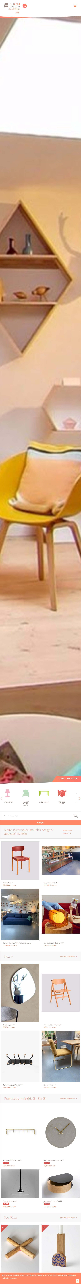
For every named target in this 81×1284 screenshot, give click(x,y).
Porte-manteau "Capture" (12, 1085)
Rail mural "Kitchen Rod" (12, 1160)
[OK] (76, 816)
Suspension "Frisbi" (10, 1201)
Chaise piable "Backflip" (52, 1025)
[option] (23, 797)
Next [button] (79, 798)
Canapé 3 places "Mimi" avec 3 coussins (17, 943)
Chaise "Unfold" (49, 1085)
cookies (39, 1275)
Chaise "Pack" (8, 883)
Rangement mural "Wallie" (53, 1201)
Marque (40, 823)
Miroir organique (9, 1025)
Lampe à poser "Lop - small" (54, 943)
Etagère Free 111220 (51, 883)
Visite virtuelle (69, 779)
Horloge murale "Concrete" (54, 1160)
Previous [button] (1, 798)
